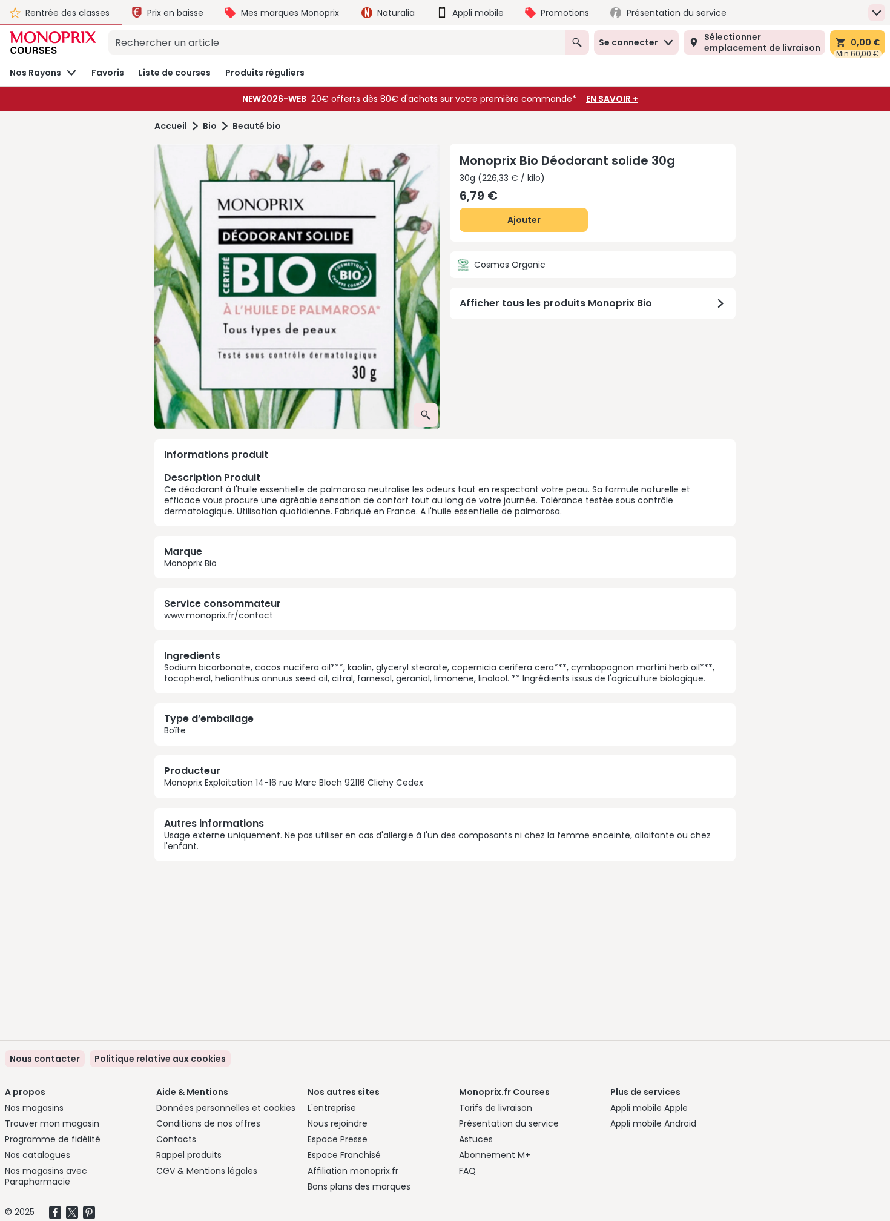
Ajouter (524, 220)
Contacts (176, 1139)
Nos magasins (34, 1108)
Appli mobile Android (653, 1123)
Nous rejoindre (338, 1123)
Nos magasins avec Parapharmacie (46, 1176)
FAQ (467, 1171)
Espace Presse (338, 1139)
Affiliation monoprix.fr (353, 1171)
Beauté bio (256, 126)
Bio (210, 126)
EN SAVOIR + (612, 98)
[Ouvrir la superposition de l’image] (426, 415)
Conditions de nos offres (208, 1123)
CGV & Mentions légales (206, 1171)
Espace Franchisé (344, 1155)
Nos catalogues (37, 1155)
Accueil (170, 126)
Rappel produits (189, 1155)
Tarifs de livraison (495, 1108)
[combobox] (336, 42)
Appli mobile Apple (649, 1108)
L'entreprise (332, 1108)
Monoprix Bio (190, 563)
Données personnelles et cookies (225, 1108)
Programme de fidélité (53, 1139)
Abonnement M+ (494, 1155)
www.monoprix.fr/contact (218, 615)
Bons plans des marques (359, 1186)
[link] (160, 1058)
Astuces (476, 1139)
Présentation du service (509, 1123)
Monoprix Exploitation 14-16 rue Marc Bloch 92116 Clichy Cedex (293, 782)
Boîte (175, 730)
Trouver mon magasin (52, 1123)
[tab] (297, 286)
